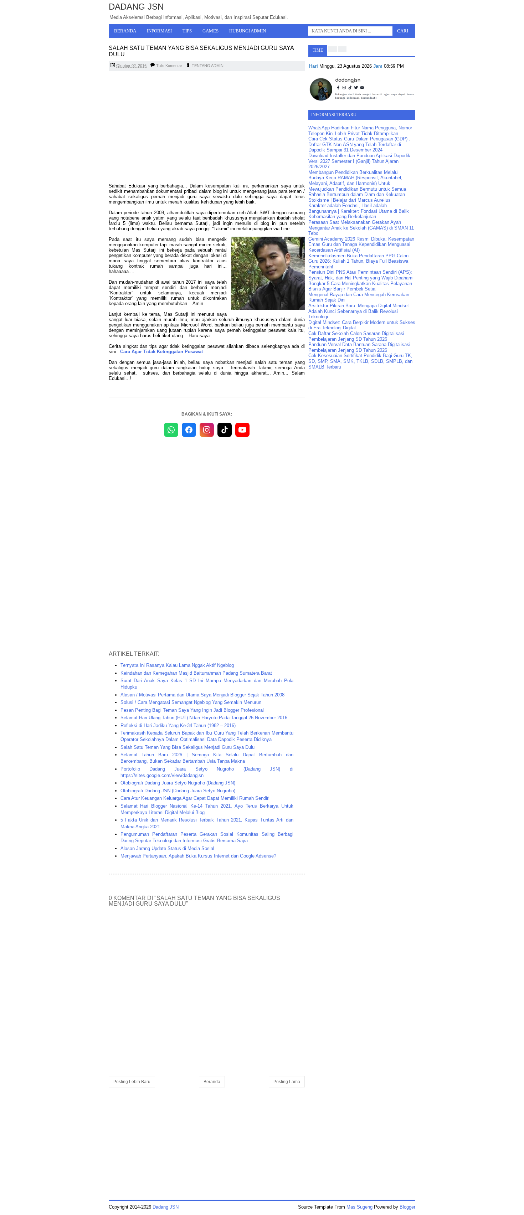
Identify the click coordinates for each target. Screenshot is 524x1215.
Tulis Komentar (169, 65)
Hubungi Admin (247, 31)
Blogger (407, 1207)
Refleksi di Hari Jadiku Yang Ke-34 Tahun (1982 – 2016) (178, 725)
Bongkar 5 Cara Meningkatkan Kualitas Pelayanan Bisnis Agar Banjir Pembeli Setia (360, 286)
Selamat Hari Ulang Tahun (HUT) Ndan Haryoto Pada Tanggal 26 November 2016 (203, 717)
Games (210, 31)
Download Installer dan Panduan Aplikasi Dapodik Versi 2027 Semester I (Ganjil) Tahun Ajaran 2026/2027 (359, 161)
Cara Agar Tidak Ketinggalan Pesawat (161, 351)
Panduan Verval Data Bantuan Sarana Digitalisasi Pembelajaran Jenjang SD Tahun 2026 (359, 347)
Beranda (125, 31)
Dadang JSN (136, 6)
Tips (187, 31)
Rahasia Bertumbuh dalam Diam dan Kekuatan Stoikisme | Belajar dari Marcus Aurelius (356, 197)
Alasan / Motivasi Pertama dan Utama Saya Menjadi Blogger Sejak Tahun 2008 (202, 694)
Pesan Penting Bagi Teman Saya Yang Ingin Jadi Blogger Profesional (192, 710)
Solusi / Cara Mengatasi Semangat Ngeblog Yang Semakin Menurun (190, 702)
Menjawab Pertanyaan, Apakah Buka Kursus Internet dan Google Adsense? (198, 856)
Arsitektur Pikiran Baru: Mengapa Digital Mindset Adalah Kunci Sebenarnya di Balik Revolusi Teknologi (358, 311)
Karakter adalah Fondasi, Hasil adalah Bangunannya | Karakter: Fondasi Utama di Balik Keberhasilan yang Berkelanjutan (358, 211)
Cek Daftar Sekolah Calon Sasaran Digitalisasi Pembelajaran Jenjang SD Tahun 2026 (356, 336)
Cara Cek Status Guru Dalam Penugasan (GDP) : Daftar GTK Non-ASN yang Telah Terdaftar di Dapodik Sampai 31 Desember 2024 (359, 144)
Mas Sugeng (359, 1207)
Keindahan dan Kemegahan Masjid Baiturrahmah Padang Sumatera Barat (196, 673)
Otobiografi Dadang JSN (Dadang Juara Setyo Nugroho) (177, 790)
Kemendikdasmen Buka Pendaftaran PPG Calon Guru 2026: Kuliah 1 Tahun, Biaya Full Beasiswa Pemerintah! (358, 261)
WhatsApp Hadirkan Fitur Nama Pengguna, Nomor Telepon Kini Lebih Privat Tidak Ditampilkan (360, 130)
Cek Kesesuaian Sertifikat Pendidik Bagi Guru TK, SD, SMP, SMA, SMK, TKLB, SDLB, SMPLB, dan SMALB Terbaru (360, 361)
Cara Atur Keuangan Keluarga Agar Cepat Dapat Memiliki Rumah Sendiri (194, 798)
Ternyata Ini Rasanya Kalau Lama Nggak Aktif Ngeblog (177, 665)
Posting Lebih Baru (131, 1081)
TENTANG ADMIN (208, 65)
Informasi (159, 31)
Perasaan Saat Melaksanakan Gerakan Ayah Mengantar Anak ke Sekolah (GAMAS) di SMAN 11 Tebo (361, 228)
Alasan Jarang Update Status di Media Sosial (167, 848)
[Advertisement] (207, 128)
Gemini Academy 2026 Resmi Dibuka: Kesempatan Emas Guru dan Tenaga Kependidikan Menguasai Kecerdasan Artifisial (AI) (361, 244)
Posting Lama (286, 1081)
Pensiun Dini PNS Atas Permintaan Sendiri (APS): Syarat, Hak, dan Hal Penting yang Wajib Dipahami (360, 274)
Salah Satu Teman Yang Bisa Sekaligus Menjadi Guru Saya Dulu (187, 747)
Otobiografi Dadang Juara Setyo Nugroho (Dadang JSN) (177, 783)
